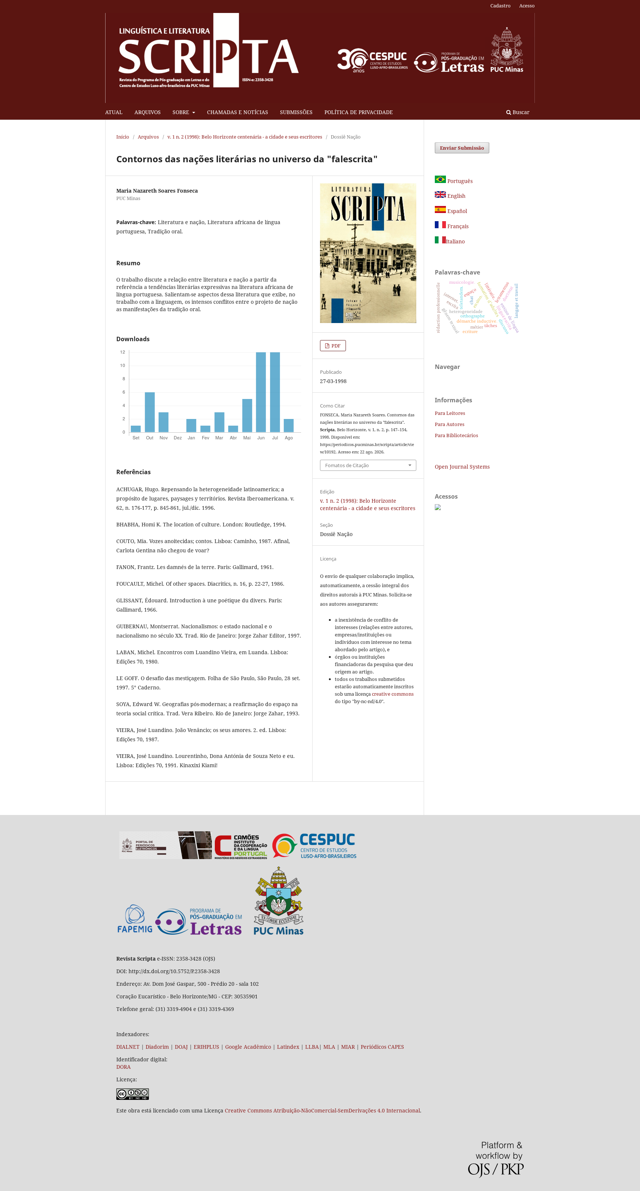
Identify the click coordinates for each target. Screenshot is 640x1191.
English (456, 195)
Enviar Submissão (462, 147)
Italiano (455, 241)
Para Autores (449, 424)
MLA (329, 1046)
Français (457, 226)
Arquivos (148, 136)
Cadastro (500, 5)
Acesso (527, 5)
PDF (335, 345)
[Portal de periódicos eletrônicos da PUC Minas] (165, 857)
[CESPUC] (314, 857)
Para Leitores (450, 413)
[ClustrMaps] (438, 508)
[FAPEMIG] (135, 933)
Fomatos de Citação (347, 465)
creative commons (393, 694)
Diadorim (157, 1046)
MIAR (348, 1046)
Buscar (520, 112)
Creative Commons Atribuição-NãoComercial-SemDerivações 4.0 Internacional (322, 1110)
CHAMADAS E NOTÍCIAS (237, 112)
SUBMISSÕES (296, 112)
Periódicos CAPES (382, 1046)
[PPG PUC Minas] (229, 933)
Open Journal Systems (462, 466)
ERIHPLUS (205, 1046)
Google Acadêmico (248, 1046)
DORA (123, 1066)
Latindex (288, 1046)
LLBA (312, 1046)
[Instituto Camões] (241, 857)
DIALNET (128, 1046)
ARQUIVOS (147, 112)
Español (456, 210)
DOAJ (181, 1046)
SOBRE (182, 112)
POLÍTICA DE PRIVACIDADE (358, 112)
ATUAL (114, 112)
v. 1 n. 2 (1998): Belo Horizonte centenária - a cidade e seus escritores (244, 136)
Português (459, 180)
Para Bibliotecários (456, 435)
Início (122, 136)
